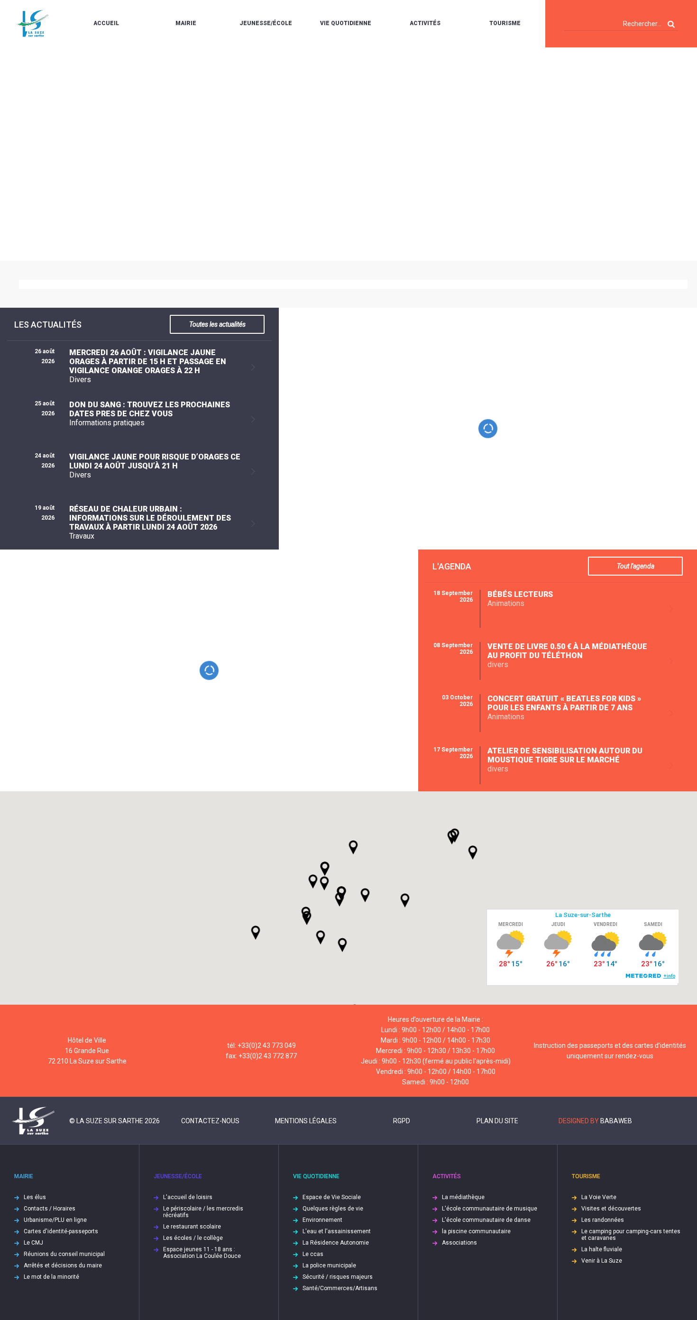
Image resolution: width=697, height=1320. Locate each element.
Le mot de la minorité (51, 1277)
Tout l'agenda (635, 566)
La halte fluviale (601, 1249)
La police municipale (329, 1265)
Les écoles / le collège (193, 1238)
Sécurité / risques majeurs (338, 1277)
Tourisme (505, 23)
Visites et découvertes (611, 1208)
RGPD (401, 1121)
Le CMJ (33, 1242)
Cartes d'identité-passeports (61, 1231)
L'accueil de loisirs (187, 1197)
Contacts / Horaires (49, 1208)
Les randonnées (602, 1220)
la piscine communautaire (476, 1231)
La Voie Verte (598, 1197)
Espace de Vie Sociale (332, 1197)
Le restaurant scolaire (192, 1226)
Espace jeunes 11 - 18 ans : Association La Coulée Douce (202, 1252)
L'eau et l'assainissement (337, 1231)
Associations (459, 1242)
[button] (365, 895)
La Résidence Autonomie (336, 1242)
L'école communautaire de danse (486, 1220)
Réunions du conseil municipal (64, 1254)
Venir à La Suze (601, 1260)
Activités (425, 23)
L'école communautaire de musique (489, 1208)
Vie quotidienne (345, 23)
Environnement (322, 1220)
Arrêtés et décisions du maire (63, 1265)
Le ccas (313, 1254)
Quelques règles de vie (333, 1208)
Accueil (106, 23)
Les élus (35, 1197)
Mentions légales (306, 1121)
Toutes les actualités (217, 324)
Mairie (185, 23)
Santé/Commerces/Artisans (340, 1288)
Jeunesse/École (265, 23)
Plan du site (497, 1121)
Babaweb (616, 1121)
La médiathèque (463, 1197)
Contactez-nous (210, 1121)
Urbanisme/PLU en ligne (55, 1220)
